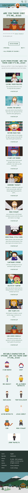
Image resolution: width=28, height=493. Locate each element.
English (12, 453)
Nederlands (13, 456)
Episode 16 (21, 33)
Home (2, 453)
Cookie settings (14, 468)
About (2, 467)
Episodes (3, 456)
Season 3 (16, 33)
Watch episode (14, 43)
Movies (3, 458)
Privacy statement (14, 465)
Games (3, 463)
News (2, 460)
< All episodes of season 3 (11, 51)
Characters (4, 465)
